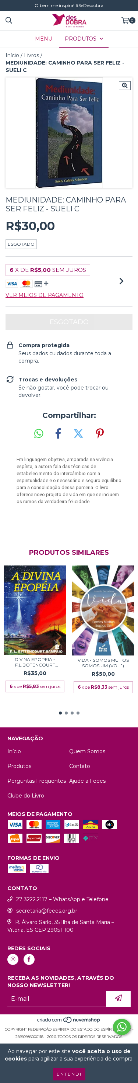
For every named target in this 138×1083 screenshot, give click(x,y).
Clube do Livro (25, 795)
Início (12, 55)
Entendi (69, 1074)
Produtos (19, 766)
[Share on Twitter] (78, 433)
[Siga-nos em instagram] (12, 959)
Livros (31, 55)
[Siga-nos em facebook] (29, 959)
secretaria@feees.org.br (46, 910)
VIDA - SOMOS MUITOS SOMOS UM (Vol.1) (103, 662)
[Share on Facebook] (58, 433)
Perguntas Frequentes (36, 781)
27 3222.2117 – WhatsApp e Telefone (62, 899)
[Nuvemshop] (69, 1022)
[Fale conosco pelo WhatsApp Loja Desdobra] (122, 1027)
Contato (79, 766)
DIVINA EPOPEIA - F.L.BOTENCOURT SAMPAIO (35, 662)
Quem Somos (87, 751)
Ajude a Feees (87, 781)
